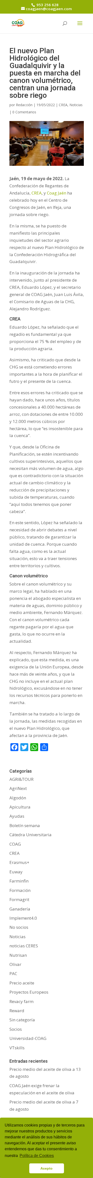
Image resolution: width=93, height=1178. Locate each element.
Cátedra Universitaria (30, 834)
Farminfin (19, 881)
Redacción (24, 104)
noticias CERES (23, 946)
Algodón (17, 798)
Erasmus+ (19, 862)
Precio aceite (21, 983)
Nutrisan (18, 955)
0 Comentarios (24, 112)
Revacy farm (21, 1001)
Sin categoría (22, 1020)
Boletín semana (24, 825)
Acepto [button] (46, 1168)
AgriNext (18, 788)
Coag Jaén (56, 193)
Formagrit (19, 899)
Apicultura (20, 807)
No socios (18, 927)
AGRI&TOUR (21, 779)
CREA (63, 104)
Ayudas (16, 816)
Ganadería (19, 909)
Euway (16, 872)
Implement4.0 (23, 918)
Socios (15, 1029)
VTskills (17, 1048)
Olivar (15, 964)
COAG (15, 844)
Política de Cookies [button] (37, 1155)
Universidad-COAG (27, 1038)
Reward (16, 1010)
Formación (20, 890)
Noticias (76, 104)
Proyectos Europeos (28, 992)
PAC (13, 973)
